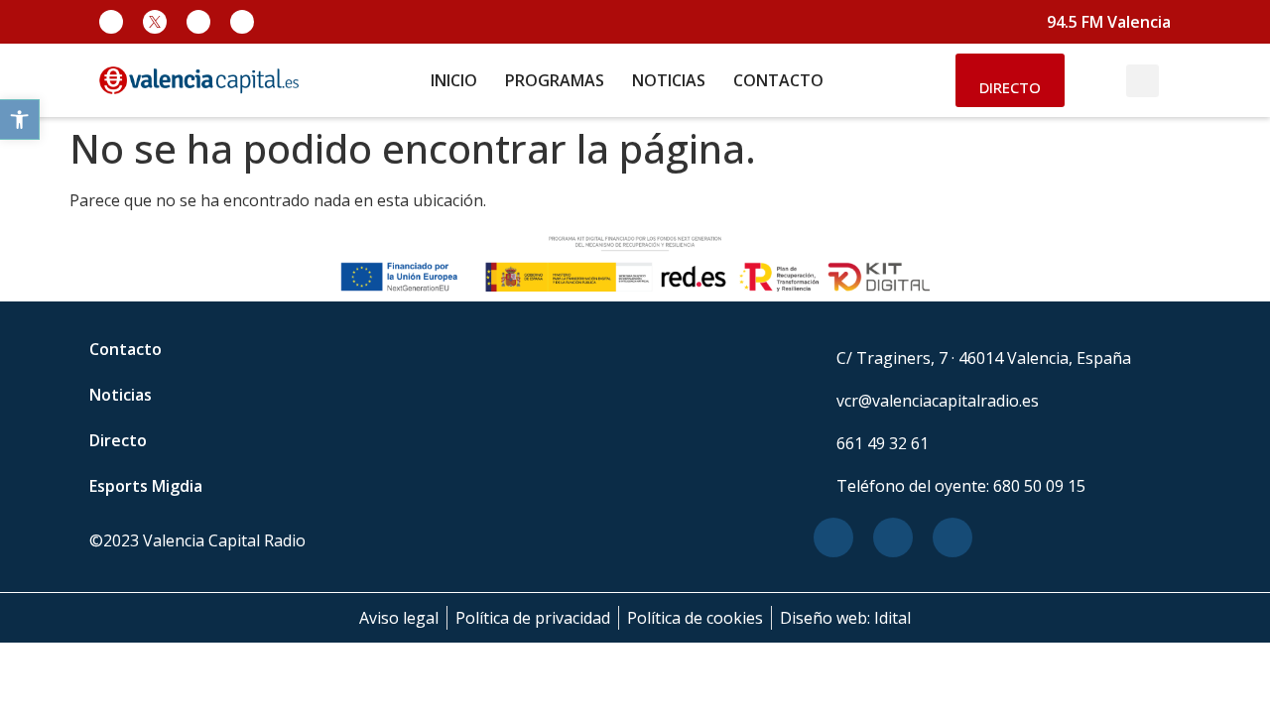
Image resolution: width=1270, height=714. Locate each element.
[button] (20, 119)
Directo (118, 440)
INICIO (454, 80)
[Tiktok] (242, 22)
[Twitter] (893, 537)
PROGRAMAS (554, 80)
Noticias (120, 395)
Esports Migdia (145, 486)
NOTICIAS (668, 80)
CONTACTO (778, 80)
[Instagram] (198, 22)
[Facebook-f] (111, 22)
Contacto (125, 349)
